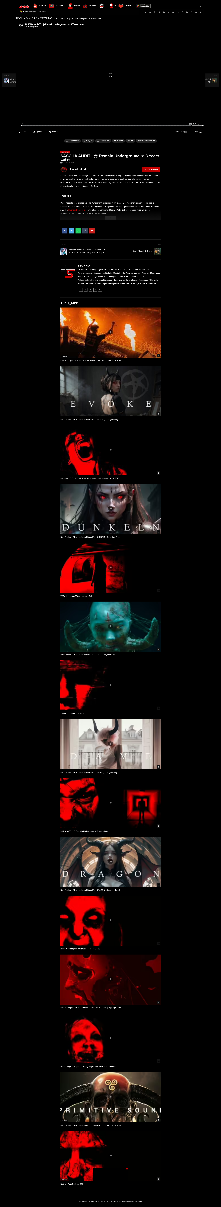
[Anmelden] (200, 12)
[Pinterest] (150, 12)
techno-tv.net (138, 1201)
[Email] (100, 290)
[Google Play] (168, 12)
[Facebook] (141, 12)
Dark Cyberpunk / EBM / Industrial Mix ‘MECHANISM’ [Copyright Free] (90, 1008)
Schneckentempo (30, 11)
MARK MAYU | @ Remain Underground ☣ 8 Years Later (84, 831)
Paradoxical (78, 169)
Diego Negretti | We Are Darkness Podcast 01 (80, 949)
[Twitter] (145, 12)
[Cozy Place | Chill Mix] (157, 251)
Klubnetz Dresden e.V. (77, 210)
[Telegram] (164, 12)
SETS (119, 1201)
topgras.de (131, 1201)
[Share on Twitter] (71, 230)
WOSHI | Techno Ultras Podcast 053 (76, 596)
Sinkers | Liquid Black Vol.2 (72, 714)
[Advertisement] (110, 1182)
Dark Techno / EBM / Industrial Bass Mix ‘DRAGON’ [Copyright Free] (90, 890)
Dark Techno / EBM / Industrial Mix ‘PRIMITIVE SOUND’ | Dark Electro (90, 1125)
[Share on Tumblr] (85, 230)
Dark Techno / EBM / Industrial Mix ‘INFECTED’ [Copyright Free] (88, 655)
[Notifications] (196, 12)
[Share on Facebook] (64, 230)
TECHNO (22, 18)
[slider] (106, 125)
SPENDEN (97, 1201)
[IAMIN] (187, 12)
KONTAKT (124, 1201)
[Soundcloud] (173, 12)
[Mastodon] (159, 12)
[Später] (191, 12)
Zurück (62, 245)
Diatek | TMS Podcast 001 (71, 1184)
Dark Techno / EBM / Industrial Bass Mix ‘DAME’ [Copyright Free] (88, 772)
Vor (159, 245)
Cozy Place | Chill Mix (142, 251)
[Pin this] (92, 230)
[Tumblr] (90, 290)
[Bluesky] (177, 12)
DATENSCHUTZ (105, 1201)
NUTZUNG (113, 1201)
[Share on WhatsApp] (78, 230)
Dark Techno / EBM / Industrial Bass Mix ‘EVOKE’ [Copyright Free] (89, 419)
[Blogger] (182, 12)
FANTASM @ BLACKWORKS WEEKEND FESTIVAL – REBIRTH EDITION (92, 361)
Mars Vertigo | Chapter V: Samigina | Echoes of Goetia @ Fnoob (87, 1066)
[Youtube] (154, 12)
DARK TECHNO (41, 18)
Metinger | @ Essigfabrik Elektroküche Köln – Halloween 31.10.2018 (89, 478)
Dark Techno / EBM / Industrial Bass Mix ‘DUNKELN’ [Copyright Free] (90, 537)
